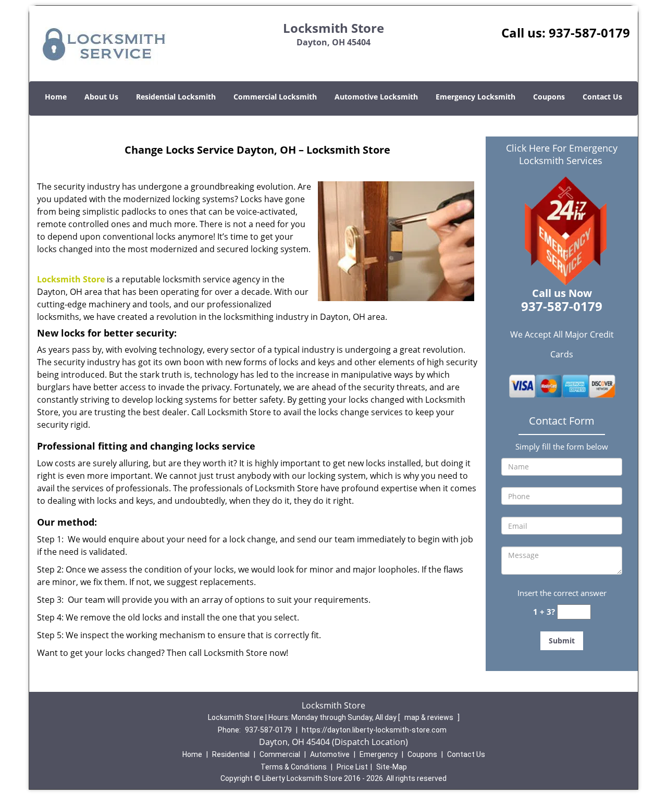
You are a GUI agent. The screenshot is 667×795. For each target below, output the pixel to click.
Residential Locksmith (176, 97)
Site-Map (391, 767)
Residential (231, 754)
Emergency (379, 754)
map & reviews (429, 717)
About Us (101, 97)
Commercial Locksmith (275, 97)
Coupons (549, 97)
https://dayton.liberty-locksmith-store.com (374, 730)
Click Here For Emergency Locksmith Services (561, 154)
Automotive (330, 754)
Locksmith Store (71, 279)
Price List (352, 767)
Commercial (280, 754)
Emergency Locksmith (475, 97)
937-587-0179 (589, 32)
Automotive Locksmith (376, 97)
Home (56, 97)
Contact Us (602, 97)
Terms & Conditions (294, 767)
